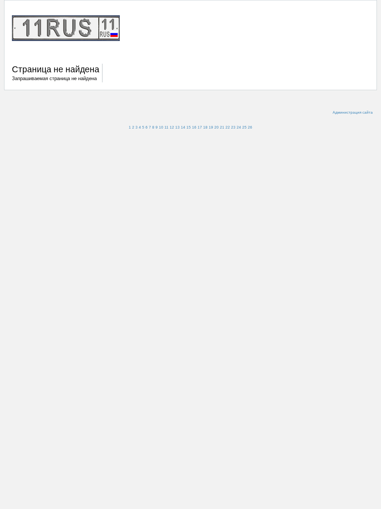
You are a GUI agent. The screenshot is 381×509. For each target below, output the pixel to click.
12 (172, 127)
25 (244, 127)
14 (183, 127)
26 (250, 127)
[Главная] (69, 29)
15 (188, 127)
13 (177, 127)
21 (222, 127)
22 (227, 127)
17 (200, 127)
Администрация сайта (353, 112)
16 (194, 127)
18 (205, 127)
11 (166, 127)
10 (161, 127)
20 (216, 127)
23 (233, 127)
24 (239, 127)
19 (211, 127)
